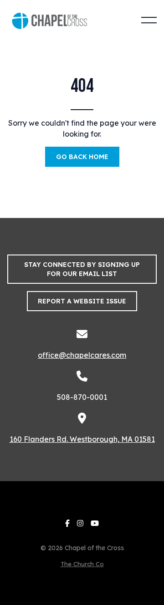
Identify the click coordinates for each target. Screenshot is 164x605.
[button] (149, 20)
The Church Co (82, 564)
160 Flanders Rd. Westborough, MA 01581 (82, 439)
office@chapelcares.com (82, 355)
